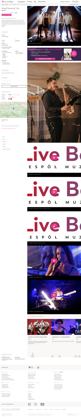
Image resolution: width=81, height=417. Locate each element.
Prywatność (39, 409)
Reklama (57, 409)
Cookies (46, 409)
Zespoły (14, 4)
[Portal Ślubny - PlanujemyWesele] (7, 1)
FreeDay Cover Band (61, 337)
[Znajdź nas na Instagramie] (36, 404)
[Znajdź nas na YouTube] (42, 404)
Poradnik (29, 1)
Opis (3, 136)
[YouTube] (11, 98)
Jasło (18, 4)
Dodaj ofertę (75, 1)
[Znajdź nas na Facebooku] (29, 404)
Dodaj (16, 12)
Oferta (3, 139)
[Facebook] (9, 98)
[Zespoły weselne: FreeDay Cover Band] (63, 327)
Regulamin (30, 409)
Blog (35, 1)
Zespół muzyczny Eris (37, 337)
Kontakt (4, 146)
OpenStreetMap (21, 117)
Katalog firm (21, 1)
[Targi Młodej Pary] (38, 367)
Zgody (51, 409)
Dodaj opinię (14, 86)
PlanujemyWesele (5, 4)
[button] (42, 1)
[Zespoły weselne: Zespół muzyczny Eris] (39, 327)
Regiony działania (6, 149)
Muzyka (4, 141)
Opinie (3, 144)
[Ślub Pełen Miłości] (31, 367)
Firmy (10, 4)
